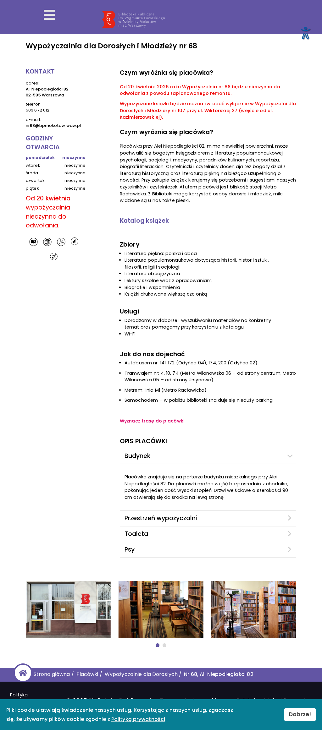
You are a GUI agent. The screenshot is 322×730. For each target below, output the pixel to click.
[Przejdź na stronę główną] (22, 673)
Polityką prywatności (138, 719)
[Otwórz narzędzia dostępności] (305, 32)
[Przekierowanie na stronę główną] (208, 19)
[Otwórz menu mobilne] (49, 15)
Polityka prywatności (24, 698)
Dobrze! (300, 714)
